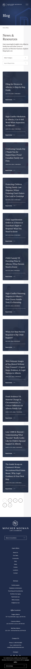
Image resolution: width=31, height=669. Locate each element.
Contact (15, 573)
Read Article (8, 99)
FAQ (15, 561)
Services (15, 581)
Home (4, 27)
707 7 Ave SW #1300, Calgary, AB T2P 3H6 (15, 616)
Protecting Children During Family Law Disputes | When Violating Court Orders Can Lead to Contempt (14, 190)
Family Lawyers (15, 585)
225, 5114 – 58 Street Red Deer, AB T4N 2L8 (15, 630)
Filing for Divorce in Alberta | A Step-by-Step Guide (15, 87)
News (15, 564)
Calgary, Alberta (15, 614)
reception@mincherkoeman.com (15, 647)
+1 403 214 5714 (16, 645)
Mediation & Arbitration (15, 588)
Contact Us (15, 638)
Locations (15, 570)
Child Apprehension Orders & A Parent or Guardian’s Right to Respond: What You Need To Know (14, 226)
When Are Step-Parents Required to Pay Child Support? (15, 335)
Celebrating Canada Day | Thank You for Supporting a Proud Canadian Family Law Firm (15, 155)
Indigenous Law (15, 602)
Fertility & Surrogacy (15, 594)
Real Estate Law (15, 596)
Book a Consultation (11, 538)
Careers (15, 567)
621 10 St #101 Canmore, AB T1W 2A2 (15, 623)
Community (15, 558)
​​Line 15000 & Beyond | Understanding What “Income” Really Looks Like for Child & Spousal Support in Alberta (15, 438)
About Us (15, 552)
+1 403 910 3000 (17, 642)
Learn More (15, 548)
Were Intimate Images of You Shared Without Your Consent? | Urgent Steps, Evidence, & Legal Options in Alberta (15, 367)
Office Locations (15, 610)
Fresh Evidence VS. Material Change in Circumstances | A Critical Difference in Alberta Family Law (14, 403)
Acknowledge (9, 666)
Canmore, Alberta (15, 621)
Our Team (15, 555)
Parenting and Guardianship (15, 591)
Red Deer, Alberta (15, 628)
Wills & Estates (15, 599)
